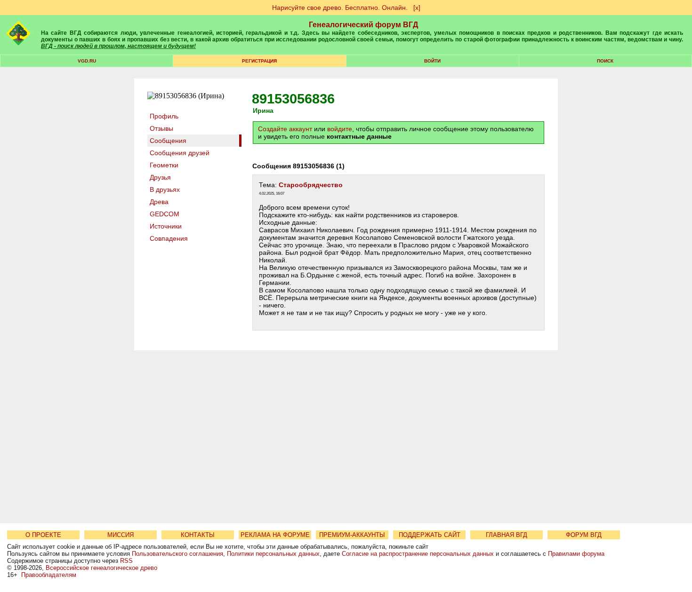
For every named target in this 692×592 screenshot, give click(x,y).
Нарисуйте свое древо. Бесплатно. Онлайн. (340, 7)
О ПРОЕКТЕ (43, 534)
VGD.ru (87, 60)
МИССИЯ (120, 534)
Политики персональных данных (273, 553)
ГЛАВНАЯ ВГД (506, 534)
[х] (416, 7)
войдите (339, 129)
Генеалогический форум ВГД (363, 25)
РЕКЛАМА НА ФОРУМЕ (275, 534)
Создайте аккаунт (285, 129)
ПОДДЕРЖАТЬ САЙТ (429, 534)
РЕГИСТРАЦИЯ (259, 60)
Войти (432, 60)
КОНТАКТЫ (198, 534)
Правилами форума (576, 553)
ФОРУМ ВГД (584, 534)
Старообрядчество (311, 185)
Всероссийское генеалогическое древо (101, 567)
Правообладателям (48, 574)
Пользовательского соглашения (177, 553)
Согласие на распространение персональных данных (418, 553)
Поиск (605, 60)
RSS (126, 560)
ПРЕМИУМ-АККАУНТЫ (352, 534)
